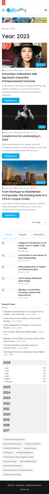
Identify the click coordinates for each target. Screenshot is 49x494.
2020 (6, 414)
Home (6, 29)
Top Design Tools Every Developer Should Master (24, 352)
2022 (6, 403)
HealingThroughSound (24, 452)
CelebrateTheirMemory (11, 448)
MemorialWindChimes (28, 461)
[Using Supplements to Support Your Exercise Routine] (9, 270)
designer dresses (30, 448)
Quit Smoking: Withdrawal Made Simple (30, 279)
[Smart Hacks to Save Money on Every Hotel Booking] (9, 259)
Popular (22, 234)
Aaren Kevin (8, 70)
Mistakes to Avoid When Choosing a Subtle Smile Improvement (29, 292)
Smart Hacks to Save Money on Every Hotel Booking (32, 256)
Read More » (10, 100)
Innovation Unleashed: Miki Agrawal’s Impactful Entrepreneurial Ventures (19, 77)
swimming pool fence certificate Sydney (18, 470)
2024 (6, 392)
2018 (6, 425)
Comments (38, 234)
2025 (6, 387)
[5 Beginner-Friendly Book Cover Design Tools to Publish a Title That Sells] (9, 246)
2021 (6, 409)
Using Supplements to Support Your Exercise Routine (32, 268)
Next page (36, 222)
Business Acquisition (32, 444)
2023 (6, 398)
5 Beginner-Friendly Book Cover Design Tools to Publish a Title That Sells (32, 246)
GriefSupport (8, 452)
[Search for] (45, 11)
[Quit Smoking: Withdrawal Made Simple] (9, 282)
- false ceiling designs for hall (14, 439)
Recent (9, 234)
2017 (6, 430)
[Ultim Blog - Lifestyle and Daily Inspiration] (17, 10)
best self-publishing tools (12, 444)
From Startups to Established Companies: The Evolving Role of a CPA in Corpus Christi (24, 195)
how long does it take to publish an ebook (18, 457)
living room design (10, 461)
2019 (6, 420)
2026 (6, 363)
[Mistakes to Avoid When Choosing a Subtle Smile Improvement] (9, 293)
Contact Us (24, 489)
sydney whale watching (12, 474)
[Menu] (3, 11)
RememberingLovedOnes (12, 466)
